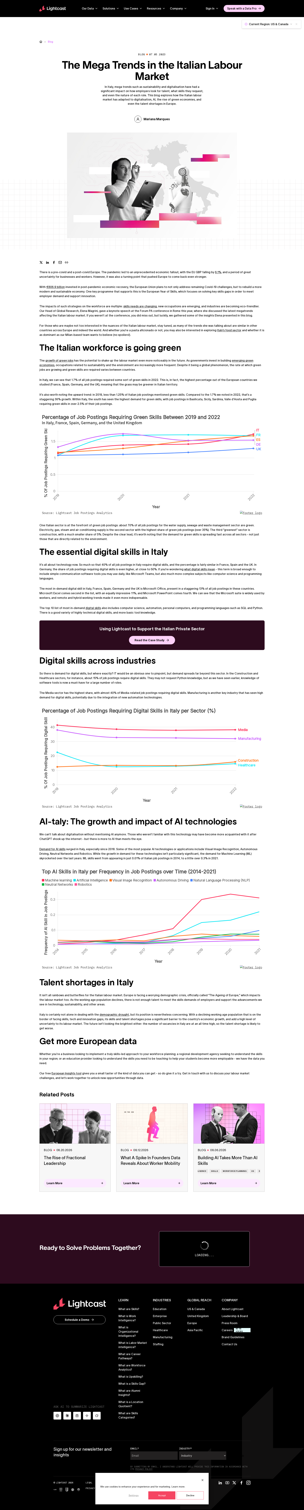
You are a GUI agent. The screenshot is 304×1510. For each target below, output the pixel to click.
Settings (134, 1495)
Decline (190, 1495)
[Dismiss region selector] (296, 24)
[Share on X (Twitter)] (41, 262)
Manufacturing (162, 1337)
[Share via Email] (60, 262)
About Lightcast (232, 1309)
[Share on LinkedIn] (47, 262)
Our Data (88, 8)
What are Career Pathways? (129, 1356)
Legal (89, 1482)
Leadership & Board (235, 1316)
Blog (50, 41)
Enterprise (160, 1316)
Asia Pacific (195, 1330)
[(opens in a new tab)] (54, 1489)
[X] (234, 1483)
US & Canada (196, 1309)
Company (176, 8)
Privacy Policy (95, 1488)
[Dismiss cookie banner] (202, 1480)
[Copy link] (66, 262)
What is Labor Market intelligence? (132, 1345)
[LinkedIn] (220, 1483)
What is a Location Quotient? (130, 1404)
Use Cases (131, 8)
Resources (154, 8)
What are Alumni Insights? (129, 1392)
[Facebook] (241, 1483)
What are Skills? (128, 1309)
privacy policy (144, 1469)
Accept (162, 1495)
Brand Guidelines (233, 1337)
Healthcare (160, 1330)
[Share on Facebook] (54, 262)
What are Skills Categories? (128, 1415)
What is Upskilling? (130, 1376)
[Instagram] (248, 1483)
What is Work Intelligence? (127, 1318)
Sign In (210, 8)
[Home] (40, 41)
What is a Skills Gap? (131, 1383)
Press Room (230, 1323)
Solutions (109, 8)
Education (159, 1309)
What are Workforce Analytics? (131, 1367)
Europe (192, 1323)
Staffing (158, 1344)
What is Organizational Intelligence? (128, 1331)
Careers (227, 1330)
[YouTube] (227, 1483)
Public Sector (162, 1323)
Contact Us (229, 1344)
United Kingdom (198, 1316)
